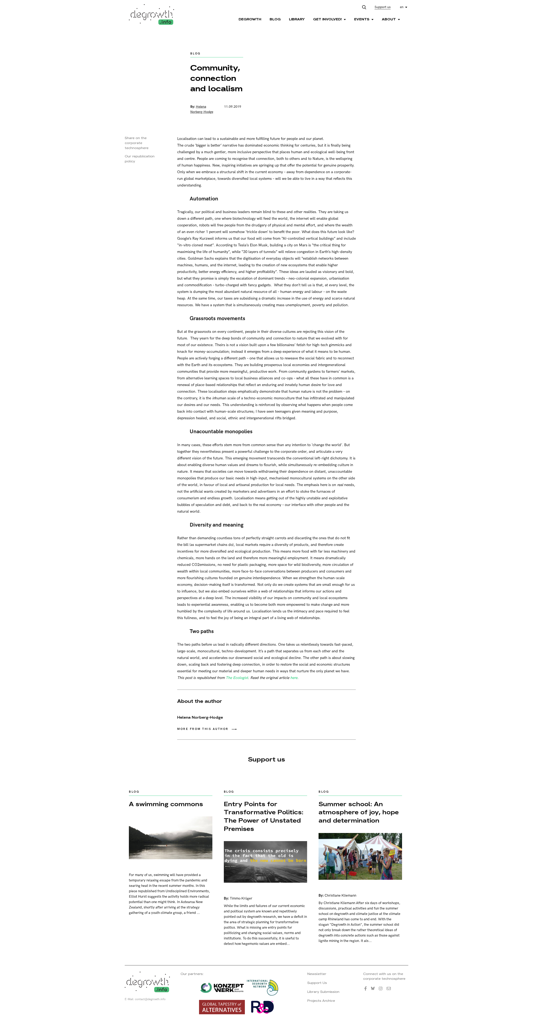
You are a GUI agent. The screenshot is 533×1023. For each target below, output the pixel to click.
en (401, 7)
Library (297, 19)
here (293, 678)
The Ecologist (237, 678)
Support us (383, 7)
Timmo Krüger (241, 898)
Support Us (317, 983)
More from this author (203, 729)
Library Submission (323, 992)
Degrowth (250, 19)
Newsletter (316, 974)
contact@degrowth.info (150, 999)
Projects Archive (321, 1000)
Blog (275, 19)
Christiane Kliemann (340, 895)
